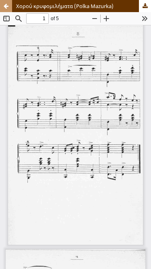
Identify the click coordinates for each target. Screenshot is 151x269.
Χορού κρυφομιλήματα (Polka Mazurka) (65, 6)
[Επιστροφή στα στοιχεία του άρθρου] (6, 6)
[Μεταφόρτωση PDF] (145, 6)
